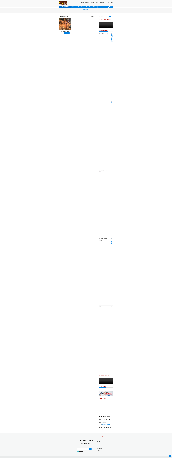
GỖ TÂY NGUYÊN (109, 426)
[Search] (110, 16)
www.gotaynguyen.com (106, 424)
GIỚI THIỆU (77, 6)
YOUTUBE (107, 2)
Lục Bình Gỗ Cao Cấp (99, 441)
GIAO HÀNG (92, 2)
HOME (73, 6)
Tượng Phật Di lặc (99, 450)
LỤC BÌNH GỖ (94, 6)
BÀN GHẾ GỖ (88, 6)
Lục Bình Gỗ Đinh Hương (100, 439)
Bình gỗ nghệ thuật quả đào (65, 31)
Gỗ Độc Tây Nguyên (99, 448)
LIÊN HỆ (112, 2)
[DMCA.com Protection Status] (80, 451)
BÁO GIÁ (97, 2)
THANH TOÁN (102, 2)
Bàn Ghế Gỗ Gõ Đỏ (99, 443)
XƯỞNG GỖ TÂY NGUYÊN (85, 2)
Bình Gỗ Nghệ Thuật (99, 446)
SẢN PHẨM (82, 6)
